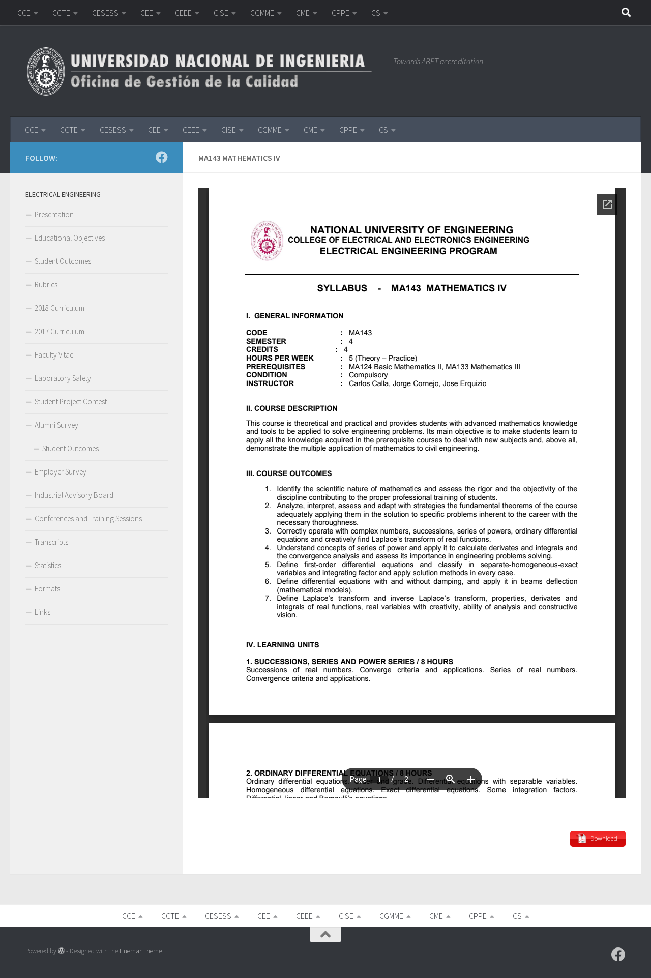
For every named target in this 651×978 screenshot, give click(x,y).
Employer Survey (60, 472)
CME (303, 13)
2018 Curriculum (59, 308)
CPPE (340, 13)
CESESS (105, 13)
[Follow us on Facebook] (162, 157)
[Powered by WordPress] (61, 950)
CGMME (262, 13)
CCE (24, 13)
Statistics (48, 565)
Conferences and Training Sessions (88, 518)
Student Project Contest (71, 401)
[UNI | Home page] (204, 71)
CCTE (61, 13)
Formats (47, 589)
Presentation (54, 214)
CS (375, 13)
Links (42, 612)
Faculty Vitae (54, 355)
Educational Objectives (70, 238)
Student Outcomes (63, 261)
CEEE (183, 13)
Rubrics (46, 284)
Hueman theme (141, 950)
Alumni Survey (56, 425)
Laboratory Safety (63, 378)
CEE (146, 13)
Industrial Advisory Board (74, 495)
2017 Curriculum (59, 331)
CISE (221, 13)
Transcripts (51, 542)
